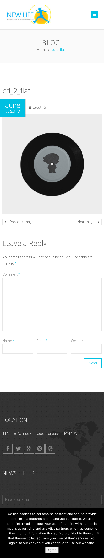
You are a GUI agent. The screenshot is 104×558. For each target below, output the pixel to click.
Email (42, 341)
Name (8, 341)
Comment (11, 274)
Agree (52, 550)
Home (41, 50)
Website (77, 341)
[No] (98, 533)
